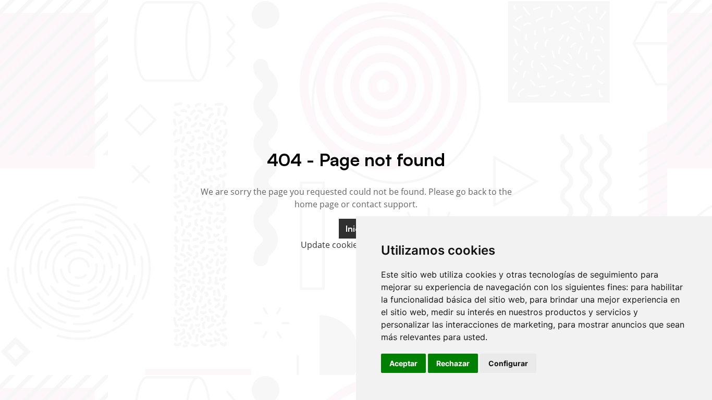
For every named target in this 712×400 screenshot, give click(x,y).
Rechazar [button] (453, 363)
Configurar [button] (508, 363)
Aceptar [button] (403, 363)
